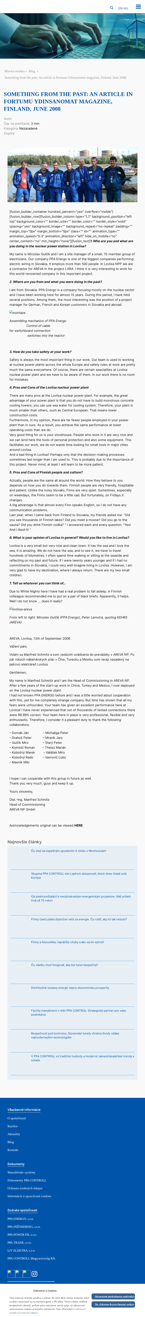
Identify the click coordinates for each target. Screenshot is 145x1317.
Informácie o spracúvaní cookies (29, 1196)
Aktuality (14, 1134)
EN (120, 8)
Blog (32, 71)
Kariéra (13, 1126)
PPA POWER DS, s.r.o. (22, 1234)
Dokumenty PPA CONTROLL (27, 1180)
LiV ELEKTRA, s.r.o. (21, 1250)
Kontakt (13, 1150)
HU (125, 8)
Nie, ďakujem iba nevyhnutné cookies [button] (114, 1304)
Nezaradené (28, 128)
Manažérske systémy (21, 1172)
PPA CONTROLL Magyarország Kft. (32, 1258)
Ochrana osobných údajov (25, 1188)
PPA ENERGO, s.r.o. (21, 1219)
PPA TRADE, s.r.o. (20, 1242)
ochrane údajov (28, 1312)
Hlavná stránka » (16, 71)
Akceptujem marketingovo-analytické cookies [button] (115, 1296)
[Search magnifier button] (111, 7)
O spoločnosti (17, 1118)
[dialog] (72, 1300)
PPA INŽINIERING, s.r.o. (24, 1227)
